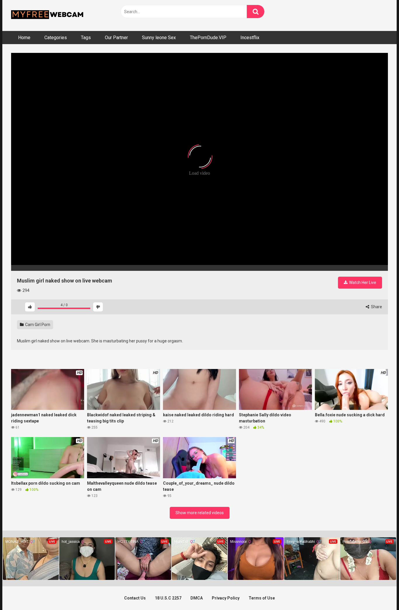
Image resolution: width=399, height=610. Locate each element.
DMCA (196, 598)
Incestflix (249, 37)
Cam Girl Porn (37, 324)
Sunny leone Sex (159, 37)
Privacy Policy (226, 598)
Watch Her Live (362, 282)
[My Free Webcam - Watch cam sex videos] (47, 15)
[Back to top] (379, 592)
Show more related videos (200, 512)
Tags (86, 37)
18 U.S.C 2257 (168, 598)
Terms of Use (262, 598)
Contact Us (135, 598)
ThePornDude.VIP (208, 37)
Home (24, 37)
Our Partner (116, 37)
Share (376, 306)
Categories (55, 37)
